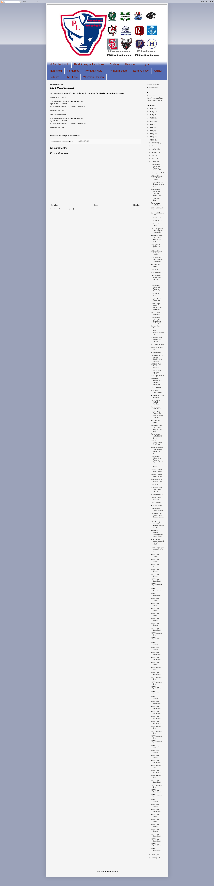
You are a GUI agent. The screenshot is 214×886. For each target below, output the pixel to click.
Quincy (158, 70)
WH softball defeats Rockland (157, 396)
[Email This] (79, 141)
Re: (152, 282)
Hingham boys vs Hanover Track (156, 480)
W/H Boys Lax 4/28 (157, 173)
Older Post (136, 205)
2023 (151, 115)
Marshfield (56, 70)
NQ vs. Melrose (156, 387)
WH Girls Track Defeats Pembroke (156, 366)
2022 (151, 118)
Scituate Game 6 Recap (156, 199)
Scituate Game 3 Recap (156, 421)
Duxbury (114, 64)
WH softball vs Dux (157, 494)
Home (96, 205)
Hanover (130, 64)
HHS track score (156, 502)
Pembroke (73, 70)
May (153, 158)
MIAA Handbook (59, 64)
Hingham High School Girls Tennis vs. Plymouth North (157, 459)
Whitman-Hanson (93, 77)
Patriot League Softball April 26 (157, 313)
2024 (151, 112)
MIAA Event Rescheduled (155, 580)
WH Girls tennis (156, 218)
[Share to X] (83, 141)
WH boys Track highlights (156, 372)
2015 (151, 140)
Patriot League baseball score (156, 204)
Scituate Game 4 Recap (156, 327)
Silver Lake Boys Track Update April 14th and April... (156, 428)
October (154, 149)
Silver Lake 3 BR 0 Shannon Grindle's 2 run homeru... (157, 358)
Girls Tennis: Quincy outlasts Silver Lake (156, 443)
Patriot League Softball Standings (155, 402)
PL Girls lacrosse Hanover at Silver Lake (157, 332)
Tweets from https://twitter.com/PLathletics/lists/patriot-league (155, 98)
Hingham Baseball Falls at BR (157, 300)
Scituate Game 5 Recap (156, 265)
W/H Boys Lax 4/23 (157, 344)
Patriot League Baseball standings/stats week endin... (156, 306)
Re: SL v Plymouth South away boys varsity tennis (157, 230)
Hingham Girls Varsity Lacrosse (157, 509)
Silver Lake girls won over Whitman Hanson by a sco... (157, 524)
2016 (151, 137)
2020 (151, 124)
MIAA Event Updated (155, 604)
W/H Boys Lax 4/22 (157, 376)
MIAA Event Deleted (155, 555)
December (154, 143)
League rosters (153, 87)
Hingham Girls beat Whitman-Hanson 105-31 (157, 184)
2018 (151, 130)
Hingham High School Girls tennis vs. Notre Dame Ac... (157, 414)
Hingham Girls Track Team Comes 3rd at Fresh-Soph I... (156, 320)
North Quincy (141, 70)
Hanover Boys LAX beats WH (157, 498)
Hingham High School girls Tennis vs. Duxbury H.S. (156, 192)
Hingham (146, 64)
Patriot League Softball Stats (156, 408)
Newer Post (54, 205)
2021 (151, 121)
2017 (151, 134)
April (153, 162)
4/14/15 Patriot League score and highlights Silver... (157, 542)
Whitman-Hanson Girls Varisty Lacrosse (156, 178)
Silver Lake (71, 77)
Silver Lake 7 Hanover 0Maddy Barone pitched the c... (157, 533)
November (154, 146)
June (153, 155)
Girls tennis (154, 269)
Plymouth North (94, 70)
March (153, 855)
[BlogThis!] (81, 141)
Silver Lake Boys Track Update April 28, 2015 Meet (156, 238)
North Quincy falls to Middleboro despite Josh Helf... (157, 450)
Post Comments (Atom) (66, 209)
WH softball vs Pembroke (155, 295)
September (155, 152)
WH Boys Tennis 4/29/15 (156, 225)
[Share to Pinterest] (87, 141)
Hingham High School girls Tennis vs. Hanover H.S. (156, 288)
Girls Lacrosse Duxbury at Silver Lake (155, 246)
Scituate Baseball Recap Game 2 (156, 471)
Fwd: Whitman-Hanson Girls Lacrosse (156, 277)
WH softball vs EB (157, 352)
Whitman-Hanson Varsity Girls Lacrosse (156, 253)
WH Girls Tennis (156, 505)
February (154, 858)
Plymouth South (118, 70)
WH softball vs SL (157, 221)
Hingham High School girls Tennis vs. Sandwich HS (156, 167)
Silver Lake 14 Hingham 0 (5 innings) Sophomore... (156, 381)
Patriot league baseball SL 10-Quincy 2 (157, 436)
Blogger (115, 871)
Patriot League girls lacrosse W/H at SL (157, 549)
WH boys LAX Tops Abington (156, 391)
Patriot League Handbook (89, 64)
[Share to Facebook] (85, 141)
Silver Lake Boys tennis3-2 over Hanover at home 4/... (157, 516)
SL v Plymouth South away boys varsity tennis (157, 259)
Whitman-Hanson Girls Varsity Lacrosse (156, 489)
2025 (151, 108)
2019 (151, 127)
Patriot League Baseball (155, 466)
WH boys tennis (156, 272)
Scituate (54, 77)
